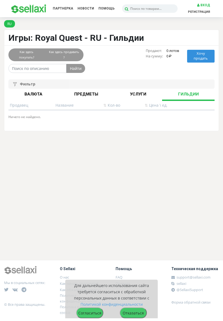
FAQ (119, 277)
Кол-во (111, 105)
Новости (86, 8)
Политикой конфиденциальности (111, 304)
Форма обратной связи (190, 302)
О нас (64, 277)
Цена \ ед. (156, 105)
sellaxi (181, 283)
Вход (205, 5)
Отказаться (133, 313)
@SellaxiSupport (189, 289)
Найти (76, 68)
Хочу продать (201, 56)
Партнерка (63, 8)
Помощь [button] (106, 8)
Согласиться (89, 313)
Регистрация (199, 12)
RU (9, 23)
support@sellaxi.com (193, 277)
